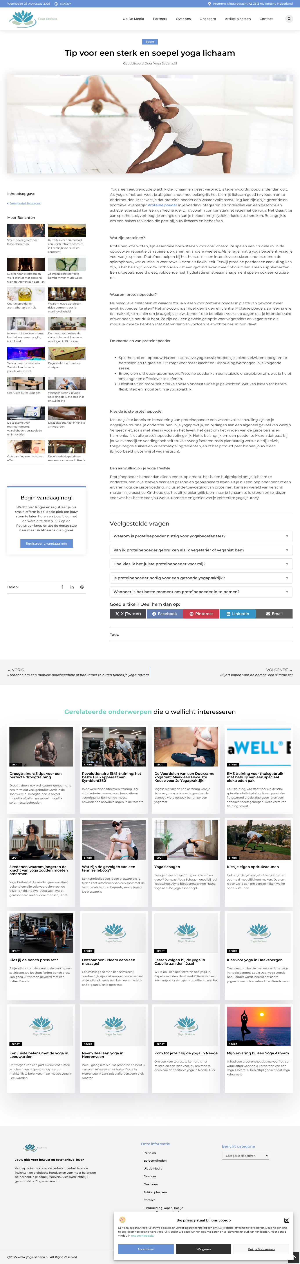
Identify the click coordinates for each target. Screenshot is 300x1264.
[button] (287, 1220)
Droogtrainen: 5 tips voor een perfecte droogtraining (35, 775)
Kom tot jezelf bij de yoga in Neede (186, 1053)
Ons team (208, 19)
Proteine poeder (162, 205)
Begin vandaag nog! (46, 498)
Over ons (183, 19)
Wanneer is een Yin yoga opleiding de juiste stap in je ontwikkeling (66, 396)
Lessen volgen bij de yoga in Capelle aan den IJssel (179, 962)
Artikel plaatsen (238, 19)
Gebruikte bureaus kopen (24, 392)
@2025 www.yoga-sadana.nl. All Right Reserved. (42, 1257)
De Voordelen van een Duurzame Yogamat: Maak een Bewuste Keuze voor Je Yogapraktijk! (184, 777)
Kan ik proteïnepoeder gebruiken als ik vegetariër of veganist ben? (201, 550)
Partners (160, 19)
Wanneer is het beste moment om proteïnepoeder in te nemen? (201, 592)
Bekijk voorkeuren (261, 1249)
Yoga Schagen (167, 867)
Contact (266, 19)
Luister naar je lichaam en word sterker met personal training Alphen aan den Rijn (26, 277)
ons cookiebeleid (142, 1235)
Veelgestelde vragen (25, 203)
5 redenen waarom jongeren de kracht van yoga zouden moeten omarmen (38, 870)
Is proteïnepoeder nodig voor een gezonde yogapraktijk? (201, 578)
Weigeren (204, 1249)
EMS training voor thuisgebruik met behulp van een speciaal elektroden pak (255, 777)
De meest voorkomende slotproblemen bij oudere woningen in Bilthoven (64, 337)
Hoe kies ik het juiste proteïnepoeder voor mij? (201, 564)
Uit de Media (153, 1168)
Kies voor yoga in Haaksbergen (255, 960)
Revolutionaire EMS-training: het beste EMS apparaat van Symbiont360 (111, 777)
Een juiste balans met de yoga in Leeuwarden (38, 1055)
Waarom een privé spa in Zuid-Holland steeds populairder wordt (23, 367)
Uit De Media (133, 19)
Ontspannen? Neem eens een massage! (108, 962)
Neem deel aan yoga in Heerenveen (102, 1055)
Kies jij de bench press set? (33, 960)
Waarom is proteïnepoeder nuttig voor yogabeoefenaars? (201, 536)
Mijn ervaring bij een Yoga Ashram (258, 1053)
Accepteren (145, 1249)
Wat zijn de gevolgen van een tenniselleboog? (108, 868)
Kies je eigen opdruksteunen (253, 867)
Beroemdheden (155, 1160)
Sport (150, 42)
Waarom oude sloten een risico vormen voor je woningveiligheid (64, 307)
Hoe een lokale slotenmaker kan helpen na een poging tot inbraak (25, 337)
